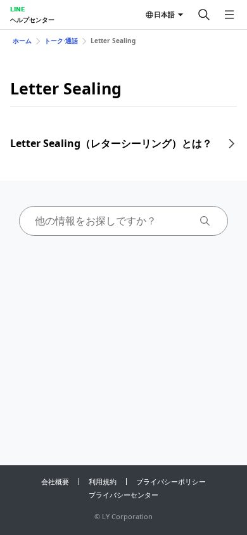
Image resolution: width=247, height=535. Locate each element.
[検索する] (204, 14)
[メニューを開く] (229, 14)
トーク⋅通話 (61, 40)
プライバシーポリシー (171, 481)
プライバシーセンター (123, 495)
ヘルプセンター (32, 19)
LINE (17, 8)
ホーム (22, 40)
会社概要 (55, 481)
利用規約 (103, 481)
